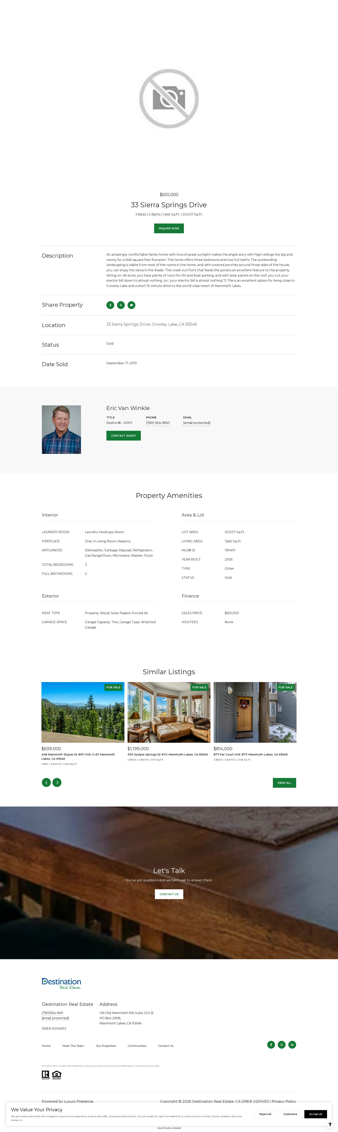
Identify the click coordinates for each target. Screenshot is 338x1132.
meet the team (73, 1046)
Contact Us (165, 1046)
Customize (290, 1114)
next (56, 782)
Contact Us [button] (169, 894)
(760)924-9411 (52, 1013)
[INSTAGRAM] (282, 1045)
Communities (137, 1046)
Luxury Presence (78, 1101)
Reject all (265, 1114)
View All (284, 783)
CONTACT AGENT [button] (123, 435)
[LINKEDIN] (292, 1045)
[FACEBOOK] (271, 1045)
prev (46, 782)
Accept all (315, 1114)
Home (46, 1046)
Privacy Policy (284, 1101)
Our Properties (106, 1046)
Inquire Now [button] (169, 228)
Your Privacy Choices (169, 1127)
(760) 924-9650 (158, 423)
